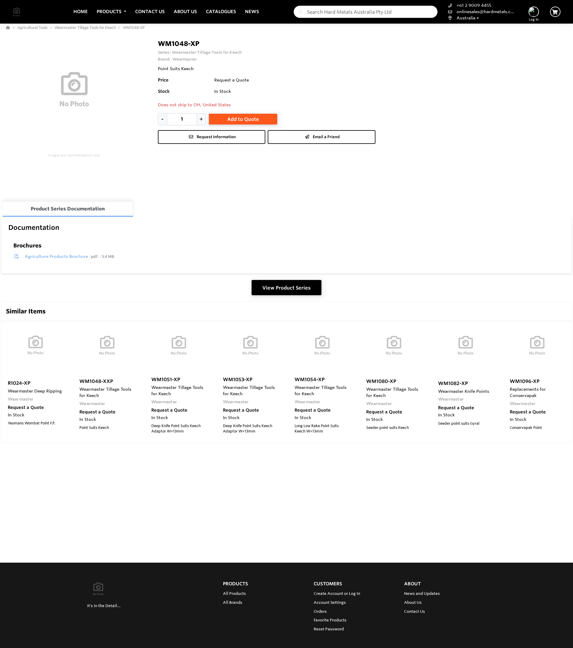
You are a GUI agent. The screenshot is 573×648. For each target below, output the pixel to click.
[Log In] (534, 12)
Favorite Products (330, 620)
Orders (320, 611)
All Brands (232, 602)
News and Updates (422, 593)
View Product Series (286, 288)
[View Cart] (555, 12)
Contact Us (414, 611)
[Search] (299, 12)
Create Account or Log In (337, 593)
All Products (234, 593)
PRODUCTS (235, 584)
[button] (111, 12)
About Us (413, 602)
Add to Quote (243, 119)
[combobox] (365, 12)
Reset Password (329, 629)
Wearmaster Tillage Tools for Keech (207, 52)
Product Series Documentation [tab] (68, 209)
